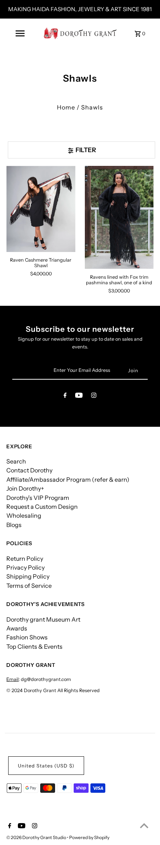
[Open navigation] (20, 33)
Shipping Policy (27, 576)
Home (66, 107)
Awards (16, 628)
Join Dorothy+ (25, 488)
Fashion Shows (27, 637)
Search (16, 461)
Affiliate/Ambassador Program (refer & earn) (67, 479)
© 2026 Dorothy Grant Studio (36, 837)
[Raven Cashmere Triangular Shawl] (40, 209)
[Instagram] (93, 396)
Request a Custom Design (42, 506)
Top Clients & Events (34, 646)
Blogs (14, 524)
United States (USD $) (46, 766)
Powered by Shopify (89, 837)
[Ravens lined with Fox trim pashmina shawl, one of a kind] (119, 217)
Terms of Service (29, 585)
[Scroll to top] (144, 825)
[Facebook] (65, 396)
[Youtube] (79, 396)
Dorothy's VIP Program (37, 497)
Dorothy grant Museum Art (43, 619)
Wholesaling (23, 515)
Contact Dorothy (29, 470)
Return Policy (24, 558)
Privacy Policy (25, 567)
